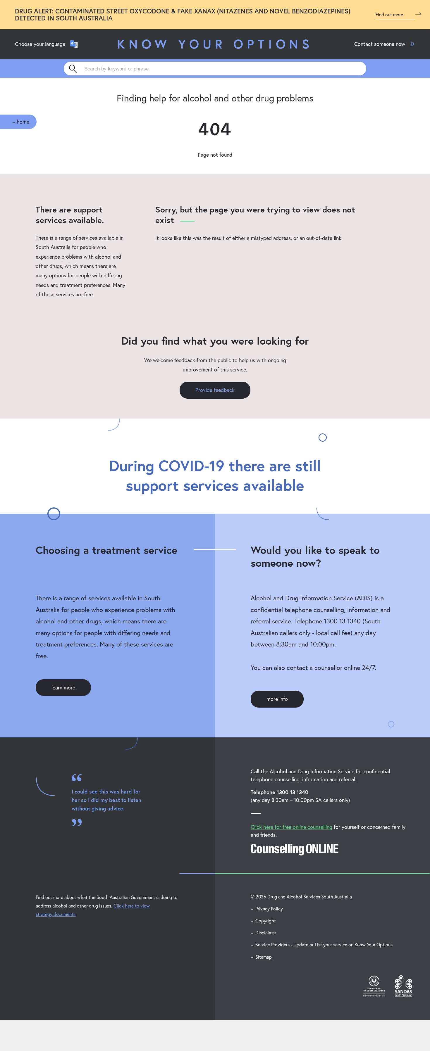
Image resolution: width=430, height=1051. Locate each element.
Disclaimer (265, 932)
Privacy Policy (269, 908)
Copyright (265, 920)
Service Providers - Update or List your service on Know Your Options (324, 944)
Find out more (390, 15)
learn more (63, 687)
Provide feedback (215, 389)
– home (21, 121)
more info (277, 698)
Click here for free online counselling (291, 826)
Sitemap (263, 957)
